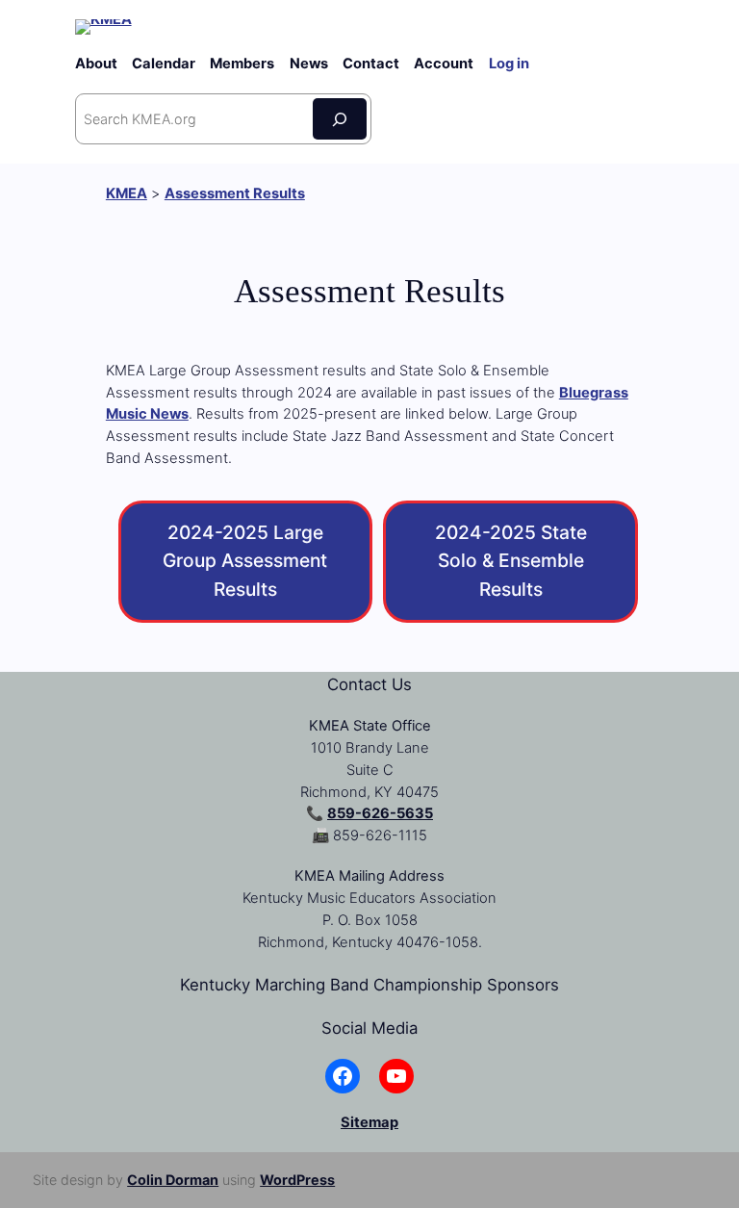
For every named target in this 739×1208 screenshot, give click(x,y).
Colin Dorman (172, 1179)
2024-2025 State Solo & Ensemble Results (511, 561)
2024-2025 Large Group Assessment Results (245, 561)
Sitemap (369, 1122)
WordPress (297, 1179)
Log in (509, 63)
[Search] (340, 119)
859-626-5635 (380, 813)
